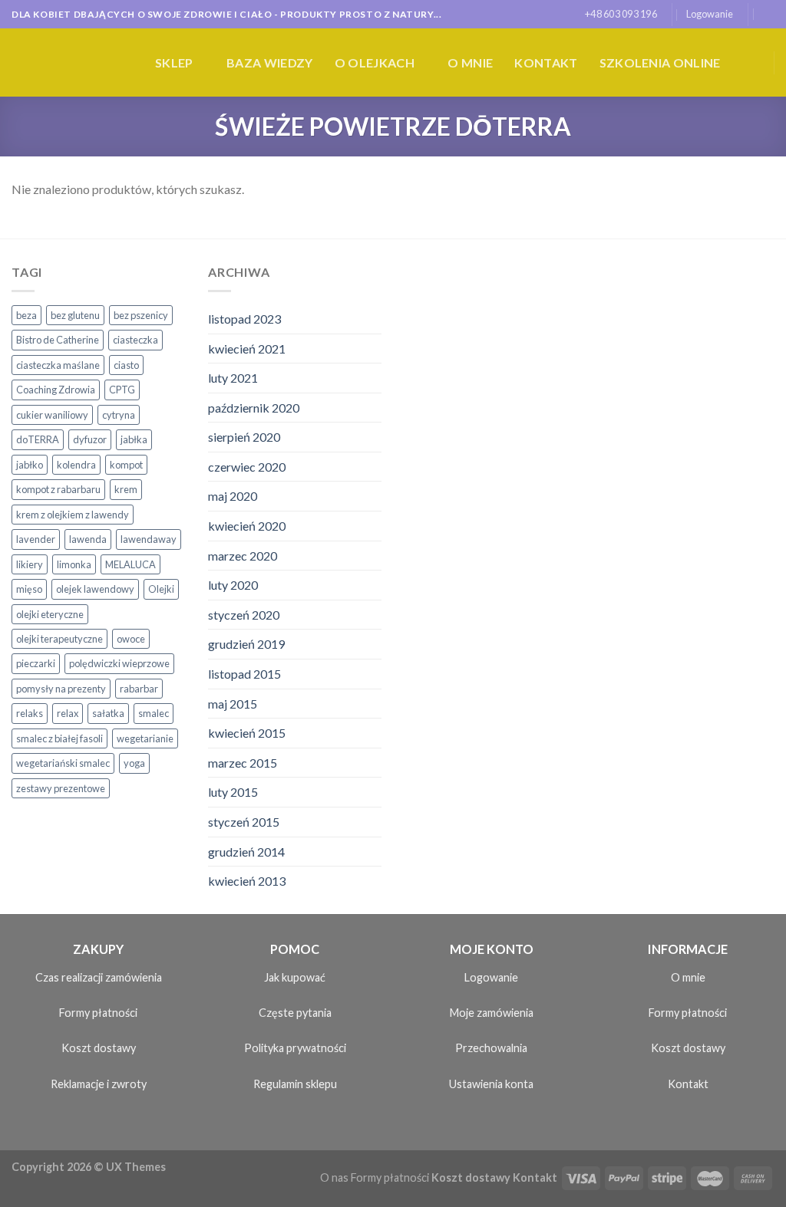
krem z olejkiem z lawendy (72, 514)
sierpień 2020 (244, 436)
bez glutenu (75, 315)
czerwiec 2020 (247, 466)
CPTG (122, 389)
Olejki (161, 589)
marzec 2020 (242, 555)
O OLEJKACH (374, 62)
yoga (134, 763)
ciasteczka (135, 340)
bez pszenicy (141, 315)
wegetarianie (145, 738)
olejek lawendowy (95, 589)
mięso (29, 589)
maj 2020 (232, 495)
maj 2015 (232, 703)
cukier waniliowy (52, 415)
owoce (131, 639)
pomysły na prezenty (61, 688)
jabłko (29, 465)
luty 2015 (233, 791)
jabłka (134, 439)
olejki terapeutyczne (59, 639)
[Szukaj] (768, 14)
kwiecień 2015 (247, 732)
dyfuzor (90, 439)
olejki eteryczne (50, 614)
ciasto (126, 365)
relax (67, 713)
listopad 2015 (244, 673)
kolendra (76, 465)
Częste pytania (295, 1012)
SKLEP (174, 62)
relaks (29, 713)
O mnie (470, 62)
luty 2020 (233, 584)
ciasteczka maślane (58, 365)
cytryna (118, 415)
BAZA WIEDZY (269, 62)
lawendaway (149, 539)
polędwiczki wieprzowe (119, 663)
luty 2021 (233, 377)
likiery (29, 564)
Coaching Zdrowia (55, 389)
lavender (35, 539)
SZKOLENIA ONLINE (660, 62)
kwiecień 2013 (247, 880)
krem (125, 489)
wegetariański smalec (63, 763)
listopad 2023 (244, 318)
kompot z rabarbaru (58, 489)
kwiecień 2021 (247, 348)
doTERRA (37, 439)
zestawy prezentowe (60, 788)
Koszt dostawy (98, 1047)
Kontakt (545, 62)
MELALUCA (130, 564)
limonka (74, 564)
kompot (126, 465)
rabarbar (139, 688)
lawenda (88, 539)
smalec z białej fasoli (59, 738)
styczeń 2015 (243, 821)
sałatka (108, 713)
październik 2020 (253, 407)
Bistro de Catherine (57, 340)
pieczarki (35, 663)
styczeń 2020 (243, 614)
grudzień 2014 (246, 851)
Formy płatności (98, 1012)
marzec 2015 (242, 762)
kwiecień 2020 (247, 525)
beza (26, 315)
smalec (153, 713)
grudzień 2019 (246, 643)
